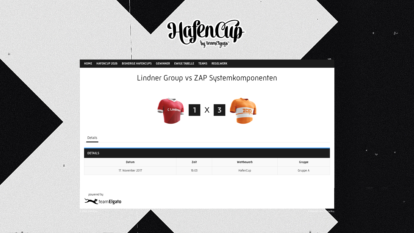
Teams (202, 63)
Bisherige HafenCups (137, 63)
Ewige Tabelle (184, 63)
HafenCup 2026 (107, 63)
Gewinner (163, 63)
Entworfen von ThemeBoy (321, 211)
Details (92, 138)
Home (88, 63)
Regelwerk (219, 63)
